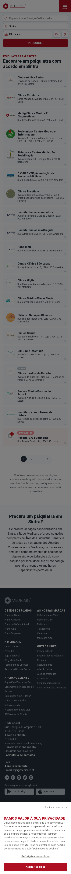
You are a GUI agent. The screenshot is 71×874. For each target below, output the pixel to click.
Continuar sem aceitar (56, 807)
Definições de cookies (35, 856)
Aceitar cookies (36, 866)
